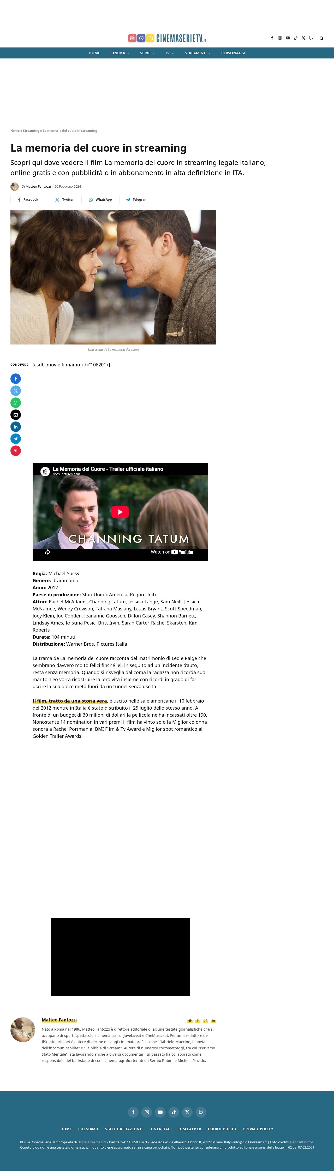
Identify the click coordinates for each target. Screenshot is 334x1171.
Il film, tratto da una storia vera (70, 701)
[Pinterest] (15, 450)
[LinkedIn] (15, 426)
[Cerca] (321, 38)
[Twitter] (15, 390)
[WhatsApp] (15, 402)
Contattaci (160, 1129)
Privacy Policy (258, 1129)
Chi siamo (88, 1129)
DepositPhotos (301, 1142)
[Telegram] (15, 438)
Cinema (117, 52)
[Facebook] (15, 378)
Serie (145, 52)
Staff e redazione (123, 1129)
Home (94, 52)
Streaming (195, 52)
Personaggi (233, 52)
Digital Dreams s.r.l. (91, 1142)
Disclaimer (189, 1129)
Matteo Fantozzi (38, 186)
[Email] (15, 414)
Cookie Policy (222, 1129)
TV (167, 52)
